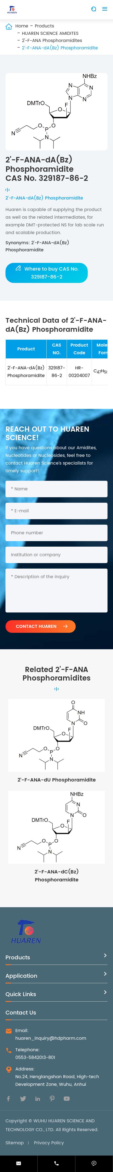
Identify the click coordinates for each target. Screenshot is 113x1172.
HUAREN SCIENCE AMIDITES (50, 33)
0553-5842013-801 (35, 1057)
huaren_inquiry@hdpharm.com (50, 1038)
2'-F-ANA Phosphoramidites (52, 40)
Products (44, 26)
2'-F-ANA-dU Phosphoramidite (57, 780)
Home (21, 26)
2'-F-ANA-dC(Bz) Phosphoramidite (57, 876)
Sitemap (14, 1142)
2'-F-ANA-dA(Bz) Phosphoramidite (60, 48)
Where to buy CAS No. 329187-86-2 (46, 273)
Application (21, 976)
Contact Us (20, 1013)
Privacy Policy (49, 1142)
